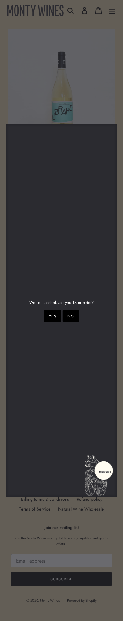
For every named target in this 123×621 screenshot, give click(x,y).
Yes (52, 316)
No (70, 316)
